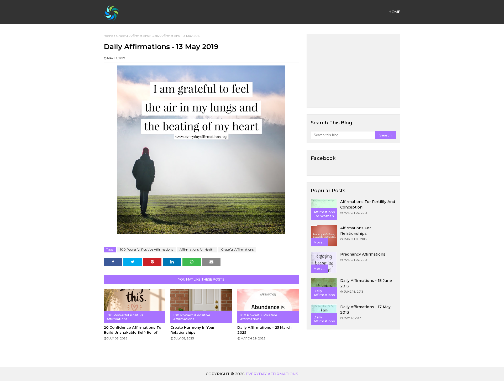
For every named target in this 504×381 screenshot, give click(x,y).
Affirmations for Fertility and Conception (367, 204)
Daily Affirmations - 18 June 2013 (366, 283)
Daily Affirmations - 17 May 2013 (365, 309)
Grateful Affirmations (132, 36)
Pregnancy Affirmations (362, 254)
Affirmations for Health (197, 249)
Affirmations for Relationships (355, 231)
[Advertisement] (353, 71)
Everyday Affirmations (272, 374)
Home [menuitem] (394, 11)
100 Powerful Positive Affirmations (146, 249)
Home (108, 36)
